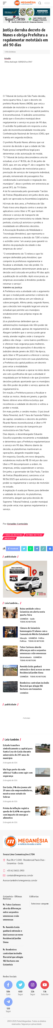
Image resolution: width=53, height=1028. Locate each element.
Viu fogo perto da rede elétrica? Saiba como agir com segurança (18, 772)
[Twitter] (20, 988)
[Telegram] (8, 1005)
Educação (23, 638)
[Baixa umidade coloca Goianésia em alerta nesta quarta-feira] (10, 612)
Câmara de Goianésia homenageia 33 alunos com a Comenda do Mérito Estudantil (34, 631)
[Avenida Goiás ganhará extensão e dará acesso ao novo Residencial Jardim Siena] (10, 670)
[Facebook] (8, 988)
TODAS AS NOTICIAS (13, 535)
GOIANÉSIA (24, 619)
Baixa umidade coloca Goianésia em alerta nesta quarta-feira (32, 611)
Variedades (9, 538)
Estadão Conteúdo (17, 523)
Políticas (23, 641)
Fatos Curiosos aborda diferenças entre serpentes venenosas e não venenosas (33, 650)
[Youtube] (45, 988)
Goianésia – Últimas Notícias (12, 897)
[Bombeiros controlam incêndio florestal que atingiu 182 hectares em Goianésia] (10, 686)
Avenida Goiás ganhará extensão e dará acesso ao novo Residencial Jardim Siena (35, 669)
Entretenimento (26, 657)
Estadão (7, 58)
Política (41, 638)
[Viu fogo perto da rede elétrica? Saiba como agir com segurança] (42, 772)
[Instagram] (32, 988)
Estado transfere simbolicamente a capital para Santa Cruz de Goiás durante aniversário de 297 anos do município (17, 751)
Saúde (32, 619)
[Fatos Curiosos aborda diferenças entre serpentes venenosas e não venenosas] (10, 651)
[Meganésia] (25, 3)
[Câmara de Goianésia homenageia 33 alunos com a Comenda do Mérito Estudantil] (10, 631)
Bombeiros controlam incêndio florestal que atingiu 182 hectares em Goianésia (34, 686)
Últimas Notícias (34, 535)
